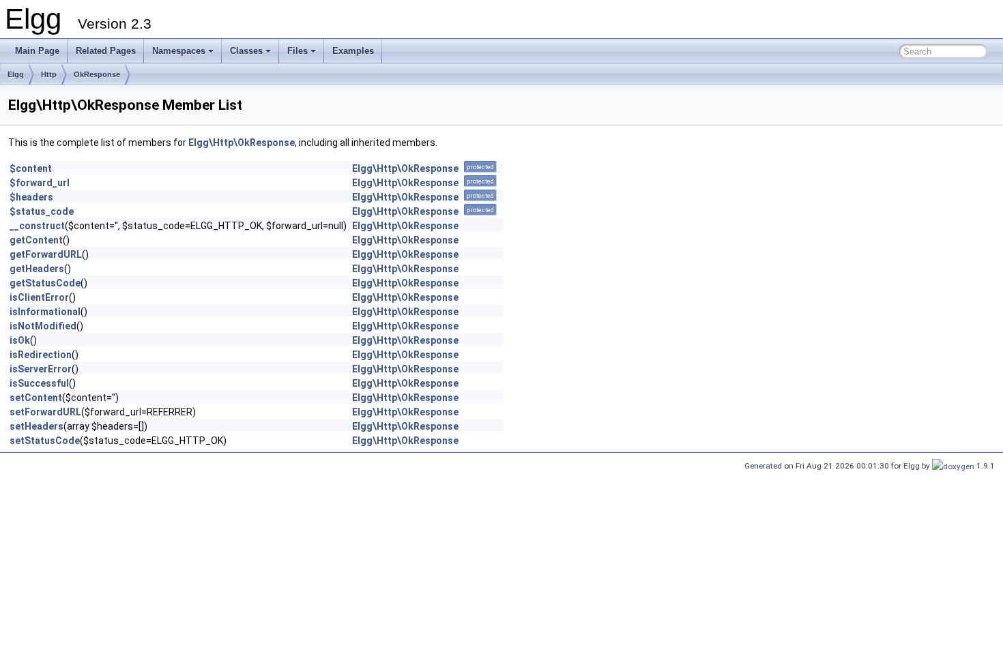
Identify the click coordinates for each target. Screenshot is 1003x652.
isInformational (45, 311)
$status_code (42, 211)
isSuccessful (39, 383)
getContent (36, 240)
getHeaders (37, 268)
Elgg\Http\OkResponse (241, 142)
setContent (36, 397)
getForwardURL (46, 254)
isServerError (41, 369)
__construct (37, 225)
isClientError (39, 297)
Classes (246, 51)
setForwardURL (45, 411)
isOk (20, 340)
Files (297, 51)
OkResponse (97, 74)
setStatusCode (45, 440)
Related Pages (106, 51)
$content (31, 168)
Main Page (37, 51)
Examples (353, 51)
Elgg (16, 74)
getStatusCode (45, 283)
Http (49, 74)
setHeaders (36, 426)
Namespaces (178, 51)
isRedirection (41, 354)
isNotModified (43, 326)
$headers (31, 197)
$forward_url (40, 182)
